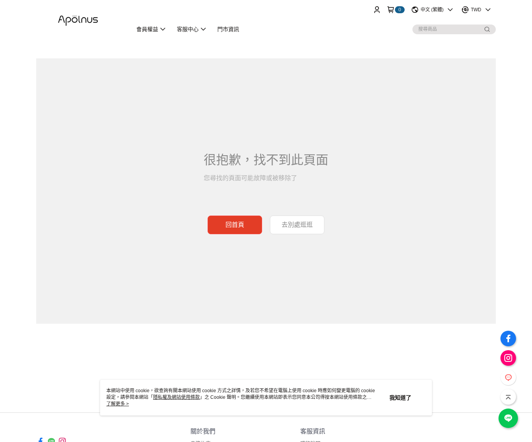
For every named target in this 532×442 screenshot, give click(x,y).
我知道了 (400, 398)
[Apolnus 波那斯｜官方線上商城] (79, 20)
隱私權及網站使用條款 (176, 397)
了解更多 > (117, 404)
